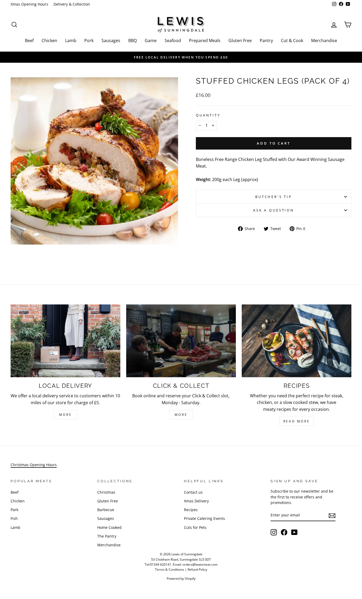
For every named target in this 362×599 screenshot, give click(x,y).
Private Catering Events (204, 518)
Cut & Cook (292, 40)
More (65, 414)
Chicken (49, 40)
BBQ (132, 40)
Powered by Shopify (181, 578)
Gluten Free (240, 40)
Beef (29, 40)
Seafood (173, 40)
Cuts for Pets (195, 527)
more (181, 414)
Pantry (266, 40)
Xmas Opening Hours (29, 4)
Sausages (110, 40)
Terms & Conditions (169, 569)
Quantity (208, 115)
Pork (89, 40)
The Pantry (106, 536)
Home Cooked (109, 527)
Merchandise (324, 40)
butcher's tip (273, 196)
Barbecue (105, 509)
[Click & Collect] (181, 340)
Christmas (106, 492)
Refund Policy (197, 569)
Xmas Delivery (196, 500)
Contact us (193, 492)
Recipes (191, 509)
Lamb (70, 40)
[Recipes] (296, 340)
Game (151, 40)
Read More (296, 421)
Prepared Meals (204, 40)
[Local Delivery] (65, 340)
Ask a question (273, 210)
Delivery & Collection (72, 4)
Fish (14, 518)
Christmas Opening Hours (34, 464)
